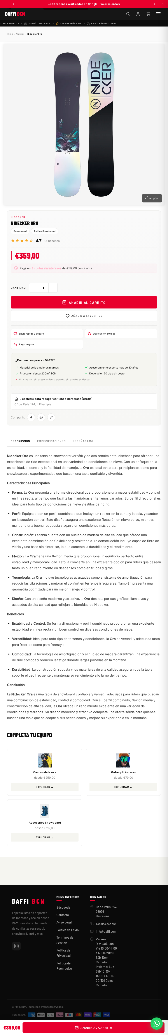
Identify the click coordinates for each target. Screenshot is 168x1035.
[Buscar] (128, 14)
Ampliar (154, 198)
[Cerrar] (162, 4)
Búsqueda (63, 907)
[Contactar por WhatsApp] (156, 1023)
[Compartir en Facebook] (31, 417)
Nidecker (18, 216)
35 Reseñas (52, 241)
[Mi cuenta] (138, 14)
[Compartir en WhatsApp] (41, 417)
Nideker (20, 33)
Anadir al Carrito (87, 302)
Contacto (62, 915)
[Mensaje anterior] (13, 4)
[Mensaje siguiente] (155, 4)
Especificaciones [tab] (51, 441)
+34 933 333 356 (106, 924)
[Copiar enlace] (51, 417)
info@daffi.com (106, 931)
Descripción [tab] (20, 441)
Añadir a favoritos (87, 315)
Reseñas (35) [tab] (83, 441)
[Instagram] (16, 946)
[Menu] (158, 14)
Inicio (10, 33)
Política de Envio (67, 930)
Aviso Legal (64, 922)
